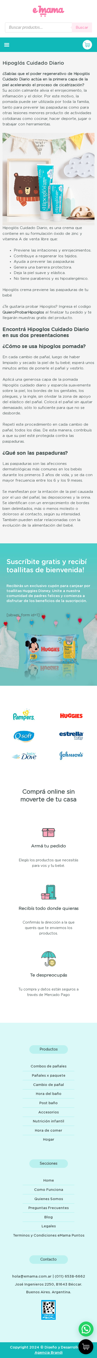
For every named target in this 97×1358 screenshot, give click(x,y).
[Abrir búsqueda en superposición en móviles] (48, 27)
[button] (6, 45)
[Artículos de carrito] (89, 44)
